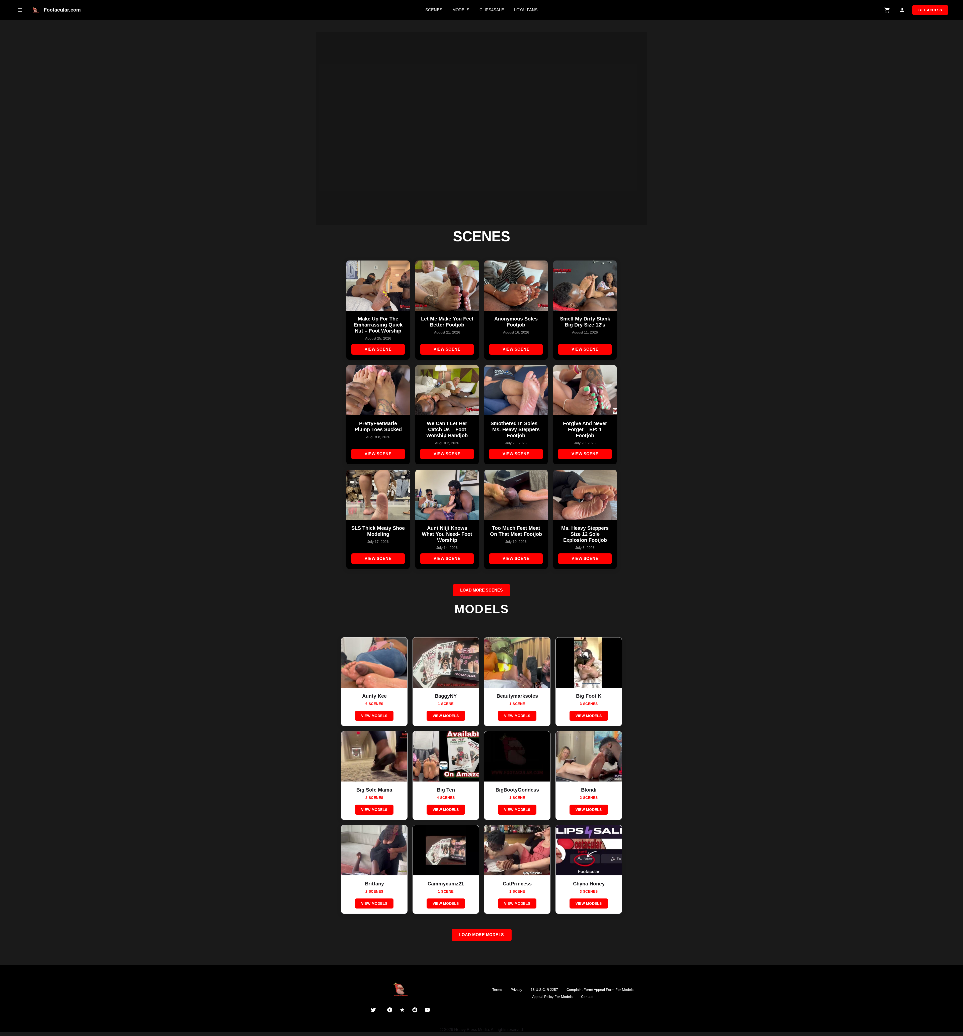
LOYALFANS (526, 10)
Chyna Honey (589, 883)
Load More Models (481, 935)
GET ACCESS (930, 10)
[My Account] (902, 10)
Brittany (374, 883)
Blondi (589, 790)
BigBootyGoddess (517, 790)
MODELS (460, 10)
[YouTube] (427, 1010)
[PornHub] (390, 1010)
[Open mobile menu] (20, 10)
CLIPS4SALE (491, 10)
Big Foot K (588, 696)
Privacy (516, 990)
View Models (374, 716)
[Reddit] (415, 1010)
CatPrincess (517, 883)
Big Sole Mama (374, 790)
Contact (587, 997)
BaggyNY (446, 696)
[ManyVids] (402, 1010)
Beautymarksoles (517, 696)
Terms (497, 990)
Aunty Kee (374, 696)
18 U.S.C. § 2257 (544, 990)
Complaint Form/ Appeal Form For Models (600, 990)
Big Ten (446, 790)
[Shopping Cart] (887, 10)
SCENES (433, 10)
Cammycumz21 (446, 883)
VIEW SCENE (378, 349)
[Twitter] (373, 1010)
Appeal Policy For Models (552, 997)
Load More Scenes (481, 590)
